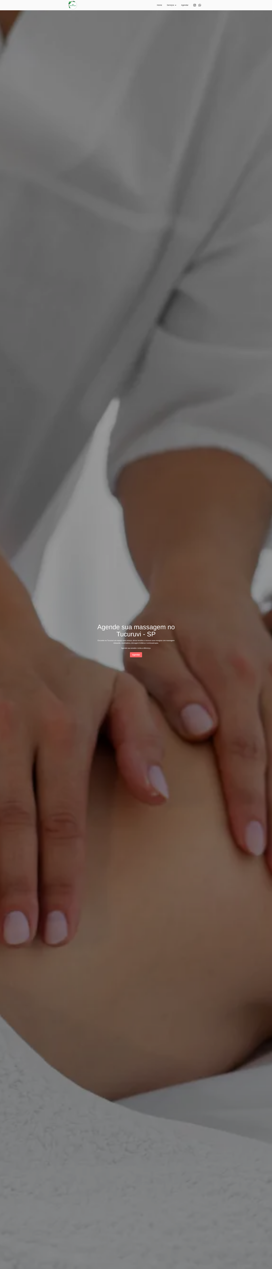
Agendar (184, 5)
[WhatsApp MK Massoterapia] (200, 5)
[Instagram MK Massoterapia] (195, 5)
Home (159, 5)
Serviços (170, 5)
